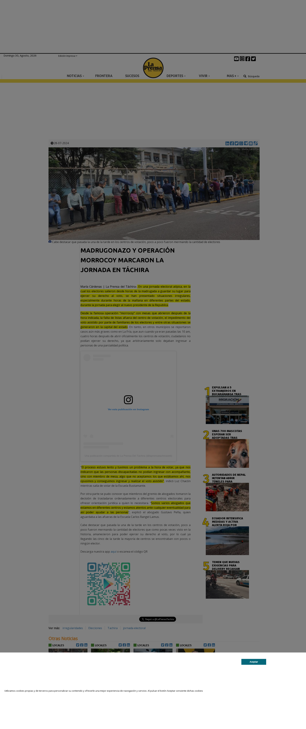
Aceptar (254, 661)
